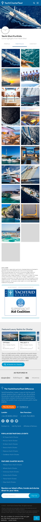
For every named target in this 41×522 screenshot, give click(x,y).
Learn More (13, 520)
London (4, 412)
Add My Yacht (16, 426)
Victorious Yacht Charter (11, 472)
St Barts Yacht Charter (10, 444)
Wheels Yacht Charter (10, 468)
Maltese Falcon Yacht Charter (12, 465)
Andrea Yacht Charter (10, 475)
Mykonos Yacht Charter (10, 451)
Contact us (24, 407)
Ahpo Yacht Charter (9, 482)
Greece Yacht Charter (10, 447)
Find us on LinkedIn (16, 421)
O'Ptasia (6, 343)
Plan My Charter (8, 407)
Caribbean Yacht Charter (11, 454)
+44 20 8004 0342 (9, 416)
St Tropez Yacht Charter (10, 437)
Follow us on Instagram (12, 421)
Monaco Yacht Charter (10, 440)
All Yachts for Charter (14, 364)
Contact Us (5, 426)
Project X (24, 343)
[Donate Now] (20, 302)
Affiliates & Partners (30, 426)
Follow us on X (7, 421)
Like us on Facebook (3, 421)
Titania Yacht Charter (10, 479)
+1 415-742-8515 (27, 416)
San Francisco (25, 412)
